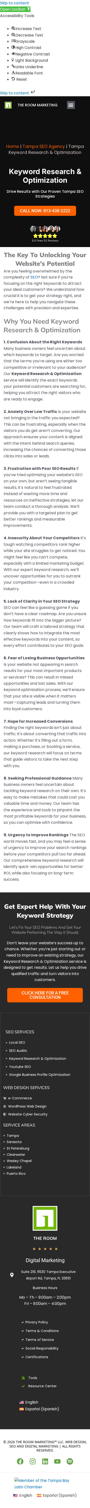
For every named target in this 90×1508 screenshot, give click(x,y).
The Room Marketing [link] (38, 105)
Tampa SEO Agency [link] (44, 146)
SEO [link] (34, 277)
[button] (71, 105)
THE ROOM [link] (45, 1238)
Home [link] (12, 146)
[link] (15, 9)
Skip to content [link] (14, 3)
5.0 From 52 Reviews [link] (45, 240)
